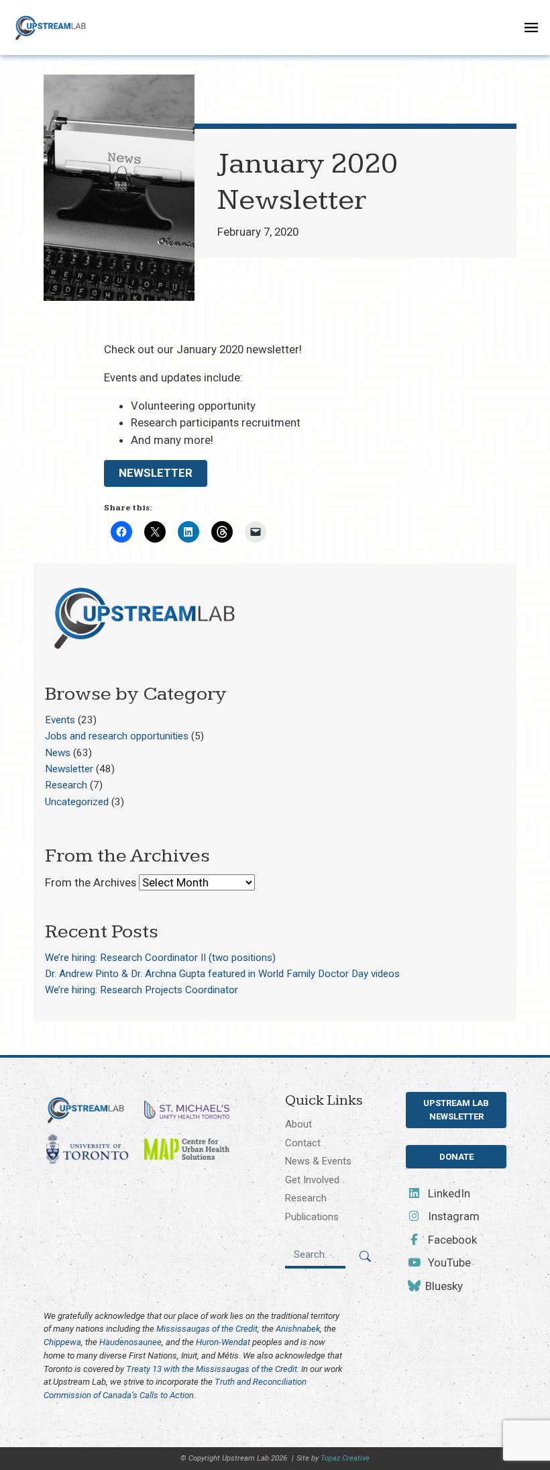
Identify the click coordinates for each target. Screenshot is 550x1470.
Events (60, 720)
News (57, 753)
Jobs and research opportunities (116, 736)
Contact (303, 1143)
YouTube (448, 1262)
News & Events (318, 1161)
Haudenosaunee (130, 1342)
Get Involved (312, 1180)
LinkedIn (447, 1193)
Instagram (452, 1216)
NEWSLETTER (155, 472)
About (298, 1124)
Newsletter (69, 769)
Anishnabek (298, 1329)
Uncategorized (77, 802)
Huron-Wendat (223, 1342)
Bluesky (443, 1286)
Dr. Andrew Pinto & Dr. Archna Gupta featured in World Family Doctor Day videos (222, 974)
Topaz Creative (345, 1458)
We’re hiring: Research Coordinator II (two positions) (160, 958)
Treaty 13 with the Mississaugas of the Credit (211, 1369)
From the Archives (90, 882)
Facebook (451, 1239)
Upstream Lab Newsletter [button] (456, 1109)
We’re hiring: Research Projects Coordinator (141, 990)
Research (66, 785)
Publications (312, 1217)
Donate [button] (456, 1157)
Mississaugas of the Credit (207, 1329)
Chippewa (62, 1342)
